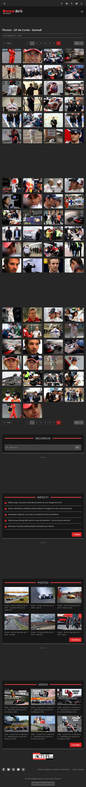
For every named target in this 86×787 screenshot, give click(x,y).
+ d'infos (76, 534)
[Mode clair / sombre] (4, 3)
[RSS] (81, 3)
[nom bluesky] (67, 3)
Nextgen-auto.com (38, 779)
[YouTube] (76, 3)
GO (77, 447)
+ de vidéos (75, 745)
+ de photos (75, 640)
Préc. (9, 43)
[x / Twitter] (71, 3)
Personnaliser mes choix (43, 783)
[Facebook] (62, 3)
